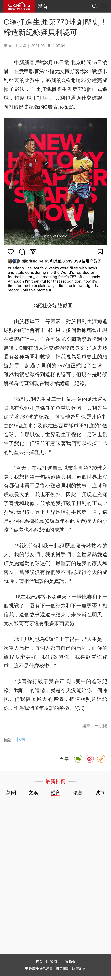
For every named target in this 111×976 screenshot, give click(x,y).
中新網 (20, 46)
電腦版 (70, 961)
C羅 (22, 739)
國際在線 (19, 6)
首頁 (39, 961)
